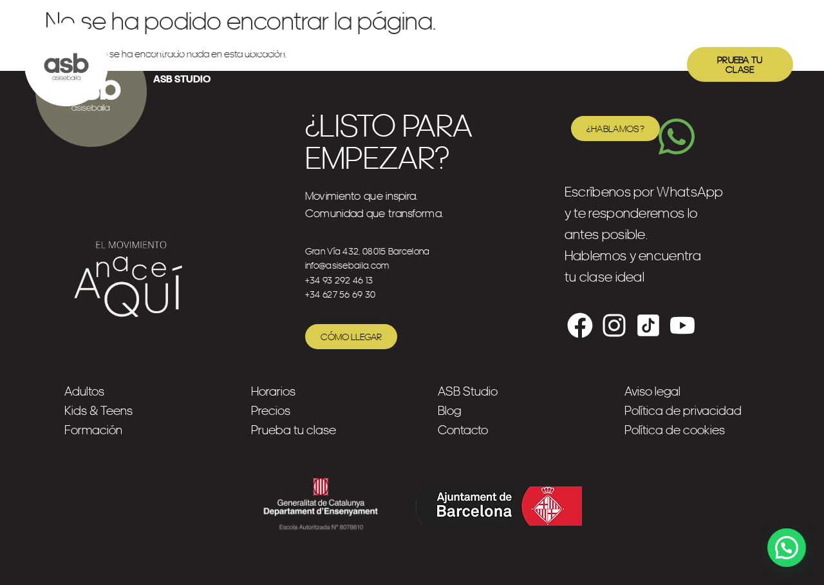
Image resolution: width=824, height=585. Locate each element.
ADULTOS (175, 49)
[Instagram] (614, 325)
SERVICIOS (528, 49)
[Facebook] (580, 325)
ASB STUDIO (182, 79)
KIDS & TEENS (271, 49)
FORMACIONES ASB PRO (403, 49)
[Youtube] (682, 325)
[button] (786, 547)
